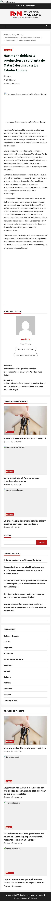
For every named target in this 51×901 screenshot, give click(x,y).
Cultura (7, 641)
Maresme (8, 665)
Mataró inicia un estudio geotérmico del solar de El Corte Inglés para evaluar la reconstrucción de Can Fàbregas (25, 583)
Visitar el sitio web (25, 349)
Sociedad (8, 688)
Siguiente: (24, 385)
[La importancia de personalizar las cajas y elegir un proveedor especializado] (25, 502)
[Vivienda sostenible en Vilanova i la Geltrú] (25, 420)
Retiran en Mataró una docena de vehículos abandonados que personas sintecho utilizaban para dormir (25, 607)
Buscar (7, 535)
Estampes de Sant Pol (13, 659)
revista (8, 76)
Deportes (8, 647)
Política (7, 682)
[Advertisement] (25, 278)
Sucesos (7, 694)
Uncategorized (10, 700)
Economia (7, 50)
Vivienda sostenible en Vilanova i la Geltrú (25, 438)
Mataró (7, 671)
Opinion (7, 677)
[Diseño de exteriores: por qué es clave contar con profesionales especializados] (25, 861)
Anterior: (23, 370)
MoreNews (19, 898)
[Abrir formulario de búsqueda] (47, 26)
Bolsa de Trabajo (11, 636)
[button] (4, 26)
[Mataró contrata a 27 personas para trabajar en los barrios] (25, 460)
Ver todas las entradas (25, 355)
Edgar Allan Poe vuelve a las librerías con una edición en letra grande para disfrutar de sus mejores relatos (24, 570)
